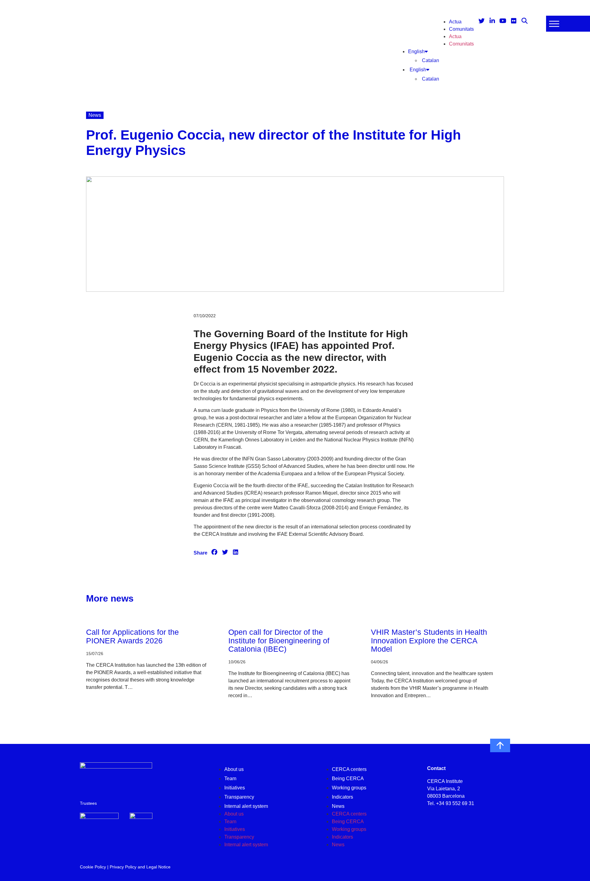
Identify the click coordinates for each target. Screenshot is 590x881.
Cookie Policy (93, 866)
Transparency (239, 797)
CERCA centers (349, 769)
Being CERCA (348, 778)
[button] (214, 552)
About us (234, 769)
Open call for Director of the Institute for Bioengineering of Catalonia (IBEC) (278, 640)
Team (230, 778)
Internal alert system (246, 806)
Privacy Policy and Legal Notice (140, 866)
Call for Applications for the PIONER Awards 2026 (132, 636)
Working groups (349, 787)
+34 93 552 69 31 (455, 803)
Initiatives (234, 787)
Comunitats (461, 29)
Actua (455, 21)
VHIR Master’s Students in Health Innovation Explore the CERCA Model (429, 640)
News (338, 806)
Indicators (342, 797)
